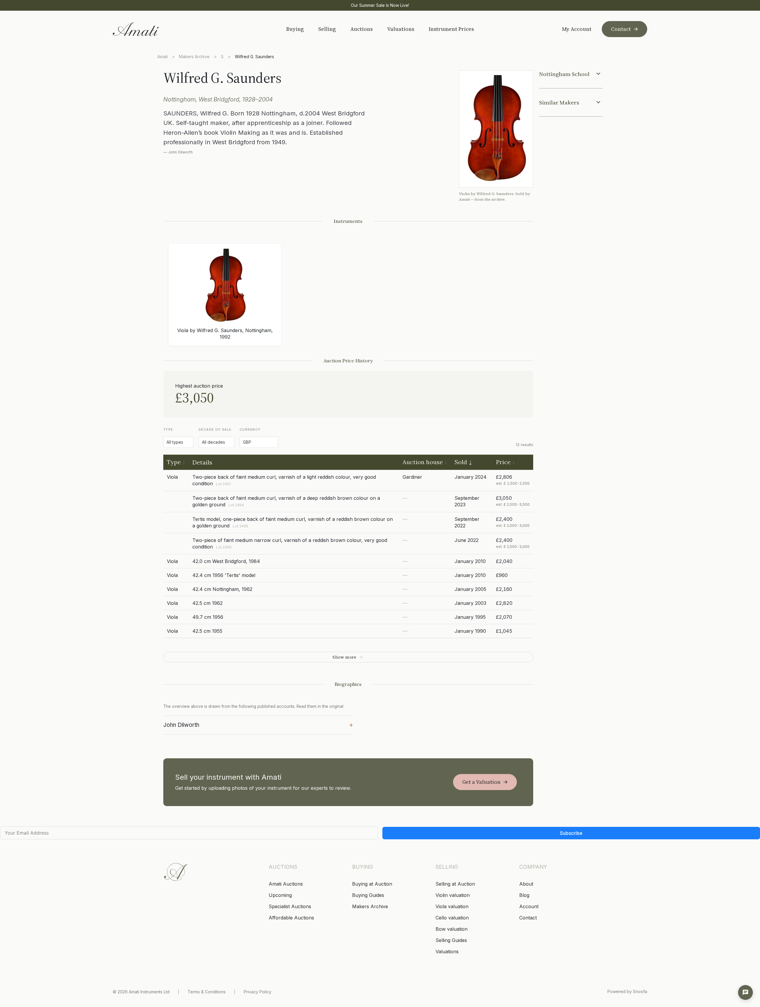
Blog (524, 895)
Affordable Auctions (291, 918)
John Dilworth (258, 724)
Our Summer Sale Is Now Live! (380, 5)
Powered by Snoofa (627, 991)
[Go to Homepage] (155, 29)
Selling (327, 29)
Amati (162, 56)
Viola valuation (452, 906)
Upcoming (280, 895)
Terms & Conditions (207, 991)
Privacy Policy (257, 991)
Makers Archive (194, 56)
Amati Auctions (286, 884)
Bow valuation (452, 929)
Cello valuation (452, 918)
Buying (295, 29)
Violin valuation (453, 895)
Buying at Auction (372, 884)
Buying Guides (368, 895)
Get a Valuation (481, 782)
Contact (621, 29)
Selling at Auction (455, 884)
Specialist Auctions (290, 906)
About (526, 884)
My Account (576, 29)
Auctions (361, 29)
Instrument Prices (451, 29)
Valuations (400, 29)
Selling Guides (451, 940)
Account (529, 906)
